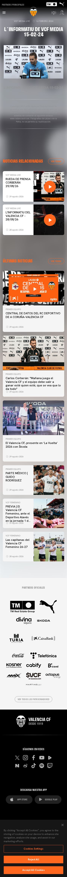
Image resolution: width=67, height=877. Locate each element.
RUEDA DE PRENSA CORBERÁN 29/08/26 (18, 182)
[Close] (62, 825)
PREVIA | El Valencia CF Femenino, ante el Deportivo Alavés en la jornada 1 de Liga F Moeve (18, 515)
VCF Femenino (13, 502)
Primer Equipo (13, 309)
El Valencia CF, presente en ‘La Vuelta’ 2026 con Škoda (32, 444)
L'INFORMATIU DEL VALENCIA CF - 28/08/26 (18, 215)
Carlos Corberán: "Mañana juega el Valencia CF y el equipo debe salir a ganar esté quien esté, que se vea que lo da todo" (33, 383)
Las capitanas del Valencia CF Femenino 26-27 (17, 543)
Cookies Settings (33, 848)
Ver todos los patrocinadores (34, 699)
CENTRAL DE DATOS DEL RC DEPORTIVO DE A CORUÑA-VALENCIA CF (33, 315)
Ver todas (56, 161)
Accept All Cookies (33, 870)
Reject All (33, 859)
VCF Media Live (22, 21)
